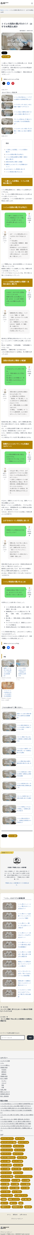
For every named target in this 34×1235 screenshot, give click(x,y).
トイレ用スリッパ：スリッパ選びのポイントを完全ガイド (24, 906)
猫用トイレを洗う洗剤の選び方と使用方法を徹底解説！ (7, 671)
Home (1, 10)
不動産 (4, 1199)
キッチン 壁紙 (22, 1157)
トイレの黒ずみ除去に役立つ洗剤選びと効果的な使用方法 (22, 671)
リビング (4, 1083)
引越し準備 (3, 1089)
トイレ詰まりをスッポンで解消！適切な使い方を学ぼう (15, 1119)
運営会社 (15, 1214)
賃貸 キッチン (6, 1207)
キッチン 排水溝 (17, 1161)
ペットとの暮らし (5, 1065)
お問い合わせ (23, 1214)
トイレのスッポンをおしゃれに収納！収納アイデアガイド (15, 1106)
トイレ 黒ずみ (17, 1192)
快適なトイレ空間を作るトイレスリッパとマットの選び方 (24, 964)
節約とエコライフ (5, 1092)
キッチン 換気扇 (6, 1165)
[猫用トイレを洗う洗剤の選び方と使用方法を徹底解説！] (7, 663)
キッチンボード (20, 1150)
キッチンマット (6, 1154)
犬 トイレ (4, 1203)
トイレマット (5, 1180)
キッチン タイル (19, 1146)
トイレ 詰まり (6, 1192)
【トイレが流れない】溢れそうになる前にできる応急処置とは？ (23, 121)
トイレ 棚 (4, 1188)
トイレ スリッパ (6, 1173)
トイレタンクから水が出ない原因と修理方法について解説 (15, 1123)
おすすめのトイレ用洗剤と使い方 (15, 169)
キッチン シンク (6, 1146)
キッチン (4, 1081)
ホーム (9, 1214)
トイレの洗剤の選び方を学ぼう (15, 154)
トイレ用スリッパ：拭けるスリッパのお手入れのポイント (24, 935)
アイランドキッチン (7, 1138)
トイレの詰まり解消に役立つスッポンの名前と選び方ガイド (16, 1108)
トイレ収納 (26, 1180)
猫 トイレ (13, 1203)
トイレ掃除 (15, 1184)
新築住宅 (4, 1074)
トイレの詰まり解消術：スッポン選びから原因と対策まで (15, 1121)
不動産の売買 (3, 1067)
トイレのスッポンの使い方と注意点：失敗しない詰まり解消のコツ (23, 131)
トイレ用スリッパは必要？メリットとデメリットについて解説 (24, 916)
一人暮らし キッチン (21, 1195)
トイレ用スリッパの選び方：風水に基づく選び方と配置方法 (24, 954)
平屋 (3, 1087)
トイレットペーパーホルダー (23, 1176)
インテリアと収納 (5, 1061)
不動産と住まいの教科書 (13, 1234)
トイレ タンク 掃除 (7, 1176)
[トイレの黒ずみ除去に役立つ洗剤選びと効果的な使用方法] (22, 663)
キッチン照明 (5, 1169)
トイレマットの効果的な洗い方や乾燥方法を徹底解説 (7, 693)
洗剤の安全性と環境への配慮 (14, 162)
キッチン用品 (27, 1169)
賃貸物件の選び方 (5, 1094)
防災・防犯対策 (4, 1096)
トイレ (6, 10)
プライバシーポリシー (17, 1218)
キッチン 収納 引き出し (8, 1157)
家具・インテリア (14, 1199)
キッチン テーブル (7, 1150)
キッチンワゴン (18, 1154)
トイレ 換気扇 (25, 1184)
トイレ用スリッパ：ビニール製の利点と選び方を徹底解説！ (24, 944)
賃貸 (21, 1203)
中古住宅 (4, 1069)
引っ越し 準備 (26, 1199)
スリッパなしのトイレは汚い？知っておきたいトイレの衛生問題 (24, 973)
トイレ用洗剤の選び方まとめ (14, 172)
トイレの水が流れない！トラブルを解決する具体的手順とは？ (16, 1103)
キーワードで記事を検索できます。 (10, 1033)
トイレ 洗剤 (6, 56)
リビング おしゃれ (7, 1195)
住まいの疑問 (3, 1078)
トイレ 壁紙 (5, 1184)
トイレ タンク (18, 1173)
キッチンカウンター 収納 (9, 1142)
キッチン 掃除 (6, 1161)
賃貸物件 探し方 (17, 1207)
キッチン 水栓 (18, 1165)
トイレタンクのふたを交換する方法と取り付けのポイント (15, 1126)
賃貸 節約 (28, 1207)
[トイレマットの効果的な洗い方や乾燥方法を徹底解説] (7, 685)
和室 (3, 1085)
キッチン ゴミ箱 (23, 1142)
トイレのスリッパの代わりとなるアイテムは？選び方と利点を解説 (24, 993)
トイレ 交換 (16, 1180)
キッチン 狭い (16, 1169)
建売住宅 (4, 1072)
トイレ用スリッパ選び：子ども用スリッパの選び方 (24, 925)
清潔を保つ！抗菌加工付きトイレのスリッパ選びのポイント (24, 983)
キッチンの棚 (20, 1138)
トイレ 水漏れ (14, 1188)
